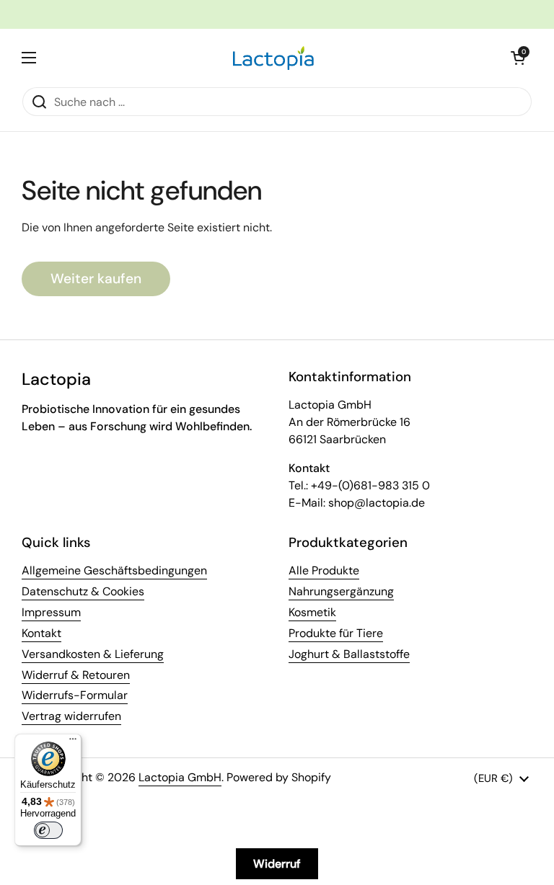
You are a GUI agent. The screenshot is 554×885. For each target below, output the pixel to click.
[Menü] (73, 742)
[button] (518, 57)
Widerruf (277, 863)
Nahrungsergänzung (341, 591)
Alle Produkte (324, 570)
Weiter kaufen (95, 279)
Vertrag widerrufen (71, 716)
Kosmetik (312, 612)
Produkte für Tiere (336, 633)
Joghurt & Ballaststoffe (349, 654)
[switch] (48, 830)
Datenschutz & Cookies (83, 591)
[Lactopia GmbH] (273, 58)
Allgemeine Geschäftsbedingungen (114, 570)
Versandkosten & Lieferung (93, 654)
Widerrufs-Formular (75, 695)
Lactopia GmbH (179, 777)
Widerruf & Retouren (76, 674)
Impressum (51, 612)
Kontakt (41, 633)
